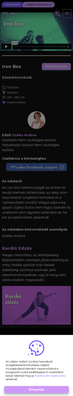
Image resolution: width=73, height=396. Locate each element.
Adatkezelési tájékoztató (50, 375)
